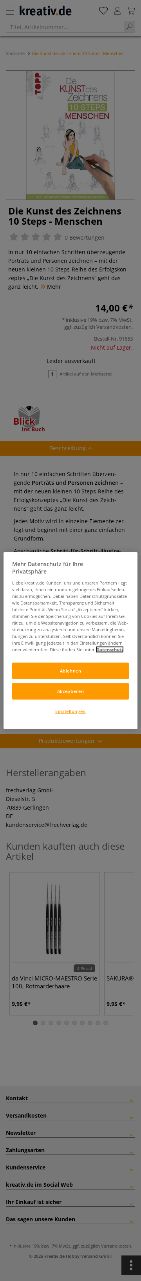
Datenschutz (109, 649)
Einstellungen (70, 711)
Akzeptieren (70, 691)
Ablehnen (70, 671)
